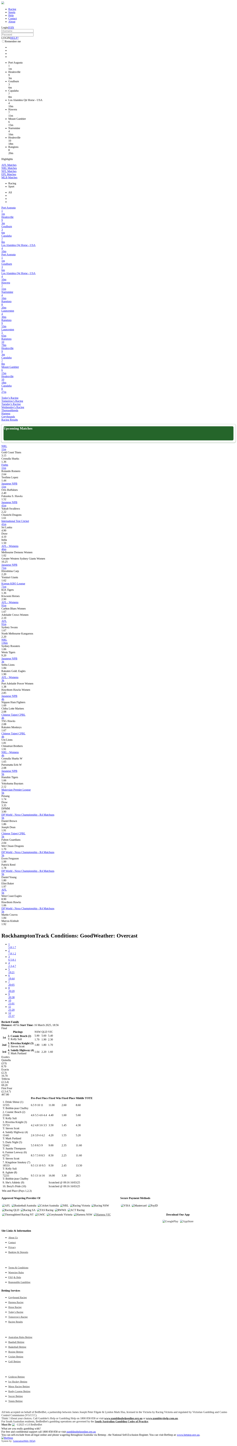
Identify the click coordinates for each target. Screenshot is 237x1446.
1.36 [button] (3, 461)
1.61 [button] (3, 517)
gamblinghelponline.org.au (81, 1431)
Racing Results (9, 419)
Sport (11, 186)
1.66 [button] (3, 780)
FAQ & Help (14, 1277)
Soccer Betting (15, 1396)
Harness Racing (15, 1302)
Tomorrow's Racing (12, 401)
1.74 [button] (3, 799)
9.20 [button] (3, 655)
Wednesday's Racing (12, 407)
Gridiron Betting (16, 1376)
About (11, 21)
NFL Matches (8, 171)
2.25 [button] (64, 1155)
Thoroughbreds (9, 410)
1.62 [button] (3, 580)
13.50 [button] (79, 1165)
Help (11, 15)
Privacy (12, 1247)
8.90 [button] (3, 899)
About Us (13, 1237)
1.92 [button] (3, 924)
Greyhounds (8, 416)
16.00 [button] (52, 1175)
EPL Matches (8, 174)
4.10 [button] (3, 536)
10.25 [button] (4, 561)
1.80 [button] (3, 880)
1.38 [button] (3, 686)
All (10, 192)
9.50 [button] (51, 1165)
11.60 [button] (79, 1145)
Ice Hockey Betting (17, 1381)
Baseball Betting (16, 1342)
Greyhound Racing (17, 1297)
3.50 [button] (51, 1125)
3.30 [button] (64, 1175)
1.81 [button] (3, 742)
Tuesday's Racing (11, 404)
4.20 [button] (51, 1135)
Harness (5, 413)
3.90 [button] (3, 811)
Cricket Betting (15, 1356)
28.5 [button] (78, 1175)
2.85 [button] (3, 692)
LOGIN (5, 37)
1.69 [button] (3, 705)
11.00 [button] (52, 1105)
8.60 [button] (78, 1105)
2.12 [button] (3, 786)
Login (4, 27)
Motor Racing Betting (19, 1386)
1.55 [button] (64, 1135)
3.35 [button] (3, 805)
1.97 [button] (3, 886)
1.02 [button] (3, 555)
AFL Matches (8, 164)
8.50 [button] (51, 1155)
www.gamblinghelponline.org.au (123, 1418)
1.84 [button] (3, 667)
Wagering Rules (16, 1272)
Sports (11, 12)
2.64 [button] (3, 474)
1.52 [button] (3, 499)
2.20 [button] (3, 574)
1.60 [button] (64, 1115)
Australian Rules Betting (20, 1337)
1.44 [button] (3, 480)
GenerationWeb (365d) (24, 1441)
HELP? (14, 37)
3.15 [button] (3, 455)
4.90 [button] (3, 530)
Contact (12, 18)
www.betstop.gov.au (188, 1434)
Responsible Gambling (19, 1282)
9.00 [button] (51, 1145)
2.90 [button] (3, 599)
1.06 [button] (3, 649)
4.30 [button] (78, 1125)
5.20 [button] (78, 1135)
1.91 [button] (3, 749)
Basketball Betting (17, 1347)
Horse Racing (15, 1307)
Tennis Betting (15, 1401)
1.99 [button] (3, 861)
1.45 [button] (64, 1125)
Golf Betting (14, 1361)
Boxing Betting (15, 1351)
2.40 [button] (3, 492)
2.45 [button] (64, 1165)
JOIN (11, 27)
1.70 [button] (3, 849)
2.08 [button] (3, 711)
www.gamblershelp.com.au (162, 1418)
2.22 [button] (3, 511)
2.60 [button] (64, 1105)
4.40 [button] (51, 1115)
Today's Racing (9, 397)
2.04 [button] (3, 842)
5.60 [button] (78, 1115)
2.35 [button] (64, 1145)
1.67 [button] (3, 611)
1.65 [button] (3, 761)
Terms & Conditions (18, 1267)
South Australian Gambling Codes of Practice (121, 1421)
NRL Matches (9, 168)
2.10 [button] (3, 617)
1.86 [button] (3, 824)
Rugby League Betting (19, 1391)
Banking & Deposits (18, 1252)
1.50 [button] (3, 542)
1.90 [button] (3, 674)
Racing (12, 9)
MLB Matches (9, 177)
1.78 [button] (3, 867)
